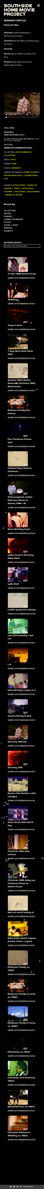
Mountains (27, 188)
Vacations (19, 192)
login (18, 140)
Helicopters (33, 192)
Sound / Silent (11, 225)
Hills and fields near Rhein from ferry (20, 55)
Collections (10, 210)
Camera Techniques (13, 219)
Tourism (8, 192)
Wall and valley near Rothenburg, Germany (21, 42)
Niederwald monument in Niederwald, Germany (18, 63)
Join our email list (28, 1186)
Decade (7, 213)
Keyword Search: (13, 242)
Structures (19, 185)
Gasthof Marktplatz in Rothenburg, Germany (17, 34)
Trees (17, 188)
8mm (14, 164)
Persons (8, 228)
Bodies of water (14, 195)
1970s (13, 159)
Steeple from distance (16, 70)
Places (7, 222)
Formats (8, 216)
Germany (16, 168)
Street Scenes (30, 172)
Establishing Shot (13, 175)
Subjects (8, 231)
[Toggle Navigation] (38, 5)
